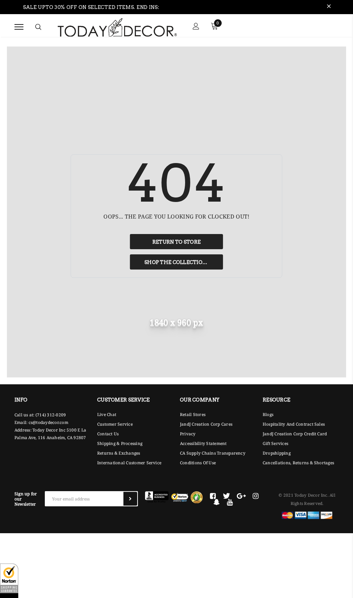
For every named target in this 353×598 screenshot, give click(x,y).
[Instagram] (256, 496)
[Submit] (130, 499)
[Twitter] (226, 496)
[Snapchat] (216, 502)
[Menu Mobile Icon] (18, 27)
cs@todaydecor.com (48, 422)
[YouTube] (230, 502)
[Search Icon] (38, 27)
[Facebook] (213, 496)
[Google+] (241, 496)
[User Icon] (196, 27)
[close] (328, 7)
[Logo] (117, 26)
